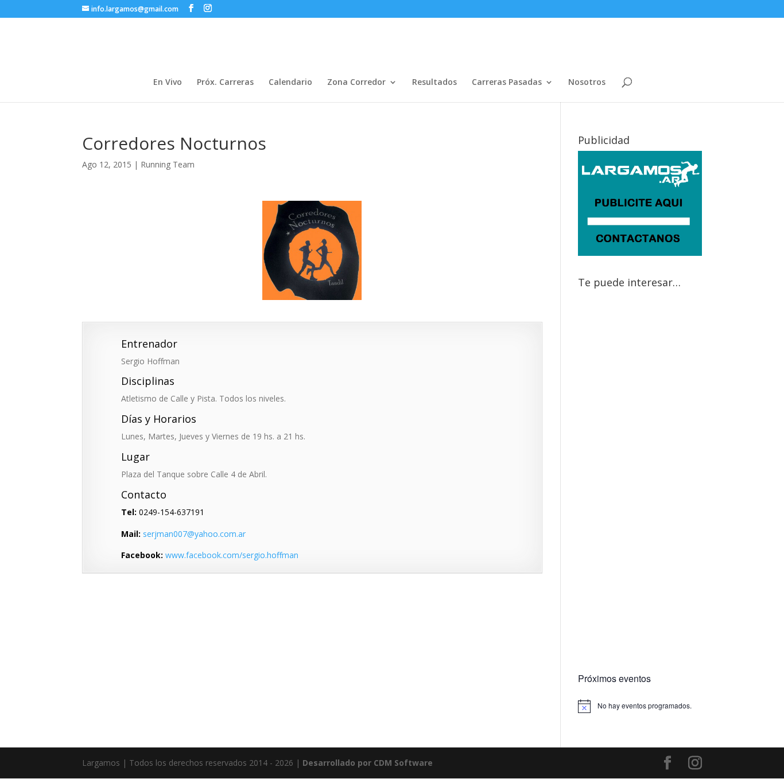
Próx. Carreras (225, 82)
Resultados (434, 82)
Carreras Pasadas (507, 82)
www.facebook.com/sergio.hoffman (231, 555)
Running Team (168, 164)
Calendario (290, 82)
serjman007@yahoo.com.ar (194, 533)
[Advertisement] (640, 482)
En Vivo (167, 82)
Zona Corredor (356, 82)
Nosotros (587, 82)
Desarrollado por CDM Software (367, 762)
